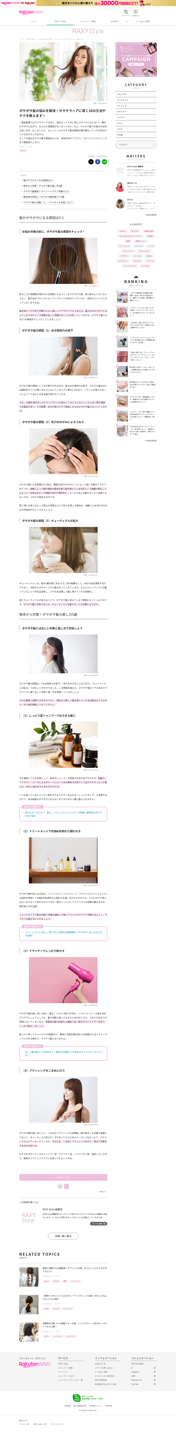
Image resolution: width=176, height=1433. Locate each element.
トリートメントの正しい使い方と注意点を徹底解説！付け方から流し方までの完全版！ (63, 934)
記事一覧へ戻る (63, 1236)
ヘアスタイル (57, 1336)
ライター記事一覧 (98, 1223)
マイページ (62, 1372)
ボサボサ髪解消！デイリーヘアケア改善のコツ (46, 191)
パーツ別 (137, 256)
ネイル (120, 123)
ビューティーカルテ (66, 1376)
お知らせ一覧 (100, 1364)
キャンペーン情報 (88, 21)
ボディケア (121, 111)
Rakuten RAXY (31, 12)
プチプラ (124, 256)
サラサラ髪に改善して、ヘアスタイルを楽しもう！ (48, 202)
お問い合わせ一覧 (39, 1424)
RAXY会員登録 (137, 1364)
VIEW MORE (151, 214)
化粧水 (149, 256)
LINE (133, 1376)
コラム (120, 129)
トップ (33, 21)
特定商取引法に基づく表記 (105, 1384)
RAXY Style (60, 21)
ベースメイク (122, 100)
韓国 (65, 1281)
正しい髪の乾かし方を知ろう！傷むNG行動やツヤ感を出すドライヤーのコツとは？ (64, 1053)
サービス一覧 (24, 1424)
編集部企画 (149, 231)
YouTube (134, 1384)
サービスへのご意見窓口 (105, 1376)
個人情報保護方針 (80, 1406)
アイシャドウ (124, 246)
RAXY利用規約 (101, 1380)
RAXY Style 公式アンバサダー (130, 236)
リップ (150, 246)
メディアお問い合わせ (104, 1368)
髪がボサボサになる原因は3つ (38, 180)
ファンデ (150, 261)
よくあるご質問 (143, 21)
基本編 (150, 236)
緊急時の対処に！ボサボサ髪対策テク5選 (43, 196)
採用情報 (108, 1406)
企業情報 (67, 1406)
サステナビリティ (57, 1424)
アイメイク (121, 105)
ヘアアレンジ (75, 1281)
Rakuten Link (136, 1380)
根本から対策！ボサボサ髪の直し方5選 (42, 185)
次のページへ (63, 1177)
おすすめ (56, 1281)
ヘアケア (29, 147)
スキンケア (122, 94)
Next (103, 1191)
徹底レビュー (141, 241)
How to (23, 150)
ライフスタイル (129, 266)
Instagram (135, 1372)
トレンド (138, 246)
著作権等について (96, 1406)
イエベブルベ (70, 1336)
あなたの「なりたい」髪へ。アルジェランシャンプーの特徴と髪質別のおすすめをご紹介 (63, 814)
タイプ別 (145, 266)
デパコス (137, 261)
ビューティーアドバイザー (69, 1380)
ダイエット (123, 261)
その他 (120, 134)
